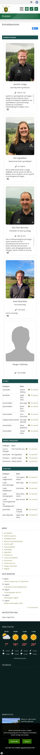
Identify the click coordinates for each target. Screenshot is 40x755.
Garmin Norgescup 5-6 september (16, 581)
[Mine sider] (31, 2)
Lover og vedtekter (11, 558)
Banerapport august (11, 598)
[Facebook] (37, 2)
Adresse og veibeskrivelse (13, 541)
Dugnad (6, 569)
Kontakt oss (8, 555)
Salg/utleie (7, 552)
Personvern (8, 560)
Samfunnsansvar (9, 563)
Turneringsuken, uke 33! (12, 592)
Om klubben (8, 533)
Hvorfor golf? (8, 544)
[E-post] (29, 390)
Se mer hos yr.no (20, 658)
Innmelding (8, 549)
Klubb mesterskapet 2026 (13, 603)
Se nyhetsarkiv (33, 607)
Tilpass (26, 741)
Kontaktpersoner (10, 538)
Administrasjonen (10, 536)
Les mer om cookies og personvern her (20, 748)
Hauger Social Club (10, 566)
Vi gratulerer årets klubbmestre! (15, 587)
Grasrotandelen (9, 547)
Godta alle (14, 741)
